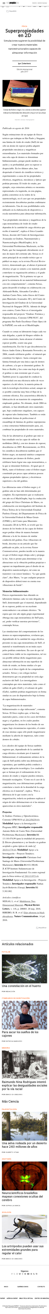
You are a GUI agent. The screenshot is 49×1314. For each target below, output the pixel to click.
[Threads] (26, 1274)
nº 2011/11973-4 (30, 876)
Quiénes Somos (22, 1287)
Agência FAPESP (12, 1298)
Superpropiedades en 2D (24, 33)
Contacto (41, 1287)
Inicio (6, 1287)
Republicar (42, 928)
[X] (15, 1274)
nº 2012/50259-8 (30, 819)
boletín (35, 3)
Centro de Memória (42, 1298)
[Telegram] (29, 1274)
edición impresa (42, 3)
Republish (12, 11)
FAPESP (2, 1298)
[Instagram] (18, 1274)
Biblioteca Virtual (26, 1298)
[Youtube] (34, 1274)
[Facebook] (12, 1274)
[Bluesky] (22, 1274)
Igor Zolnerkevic (24, 64)
